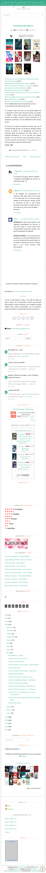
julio (8, 643)
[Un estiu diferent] (7, 777)
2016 (6, 621)
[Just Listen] (19, 785)
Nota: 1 (7, 819)
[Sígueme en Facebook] (14, 318)
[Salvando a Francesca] (11, 785)
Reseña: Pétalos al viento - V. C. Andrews (22, 689)
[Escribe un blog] (8, 145)
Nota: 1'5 (13, 819)
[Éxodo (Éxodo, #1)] (7, 772)
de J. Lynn (13, 99)
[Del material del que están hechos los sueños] (15, 778)
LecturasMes (32, 150)
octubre (9, 634)
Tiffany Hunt (24, 443)
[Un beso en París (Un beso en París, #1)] (28, 778)
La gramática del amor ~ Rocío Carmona (18, 560)
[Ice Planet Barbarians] (14, 451)
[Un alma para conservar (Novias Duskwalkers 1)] (14, 459)
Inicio (25, 157)
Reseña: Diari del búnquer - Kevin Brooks (22, 686)
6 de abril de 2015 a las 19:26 (30, 219)
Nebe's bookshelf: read (23, 430)
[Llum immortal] (32, 777)
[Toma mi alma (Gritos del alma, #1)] (24, 772)
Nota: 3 (7, 825)
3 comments (32, 30)
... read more (24, 356)
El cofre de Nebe (22, 867)
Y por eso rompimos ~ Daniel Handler (17, 556)
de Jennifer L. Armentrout (19, 86)
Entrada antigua (35, 157)
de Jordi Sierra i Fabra (21, 97)
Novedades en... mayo (16, 655)
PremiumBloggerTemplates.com (12, 871)
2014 (6, 717)
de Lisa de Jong (17, 101)
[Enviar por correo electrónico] (6, 145)
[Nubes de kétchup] (15, 785)
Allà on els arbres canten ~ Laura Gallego (19, 572)
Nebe (19, 30)
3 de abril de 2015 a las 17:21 (30, 191)
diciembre (10, 627)
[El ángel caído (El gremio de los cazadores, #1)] (36, 772)
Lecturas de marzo (23, 25)
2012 (6, 723)
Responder (17, 184)
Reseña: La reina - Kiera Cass (18, 658)
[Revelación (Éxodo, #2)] (11, 778)
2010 (6, 730)
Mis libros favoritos (23, 763)
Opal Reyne (25, 458)
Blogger (24, 756)
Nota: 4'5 (13, 829)
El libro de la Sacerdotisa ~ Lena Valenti (18, 569)
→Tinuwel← (18, 171)
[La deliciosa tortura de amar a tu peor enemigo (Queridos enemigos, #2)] (14, 467)
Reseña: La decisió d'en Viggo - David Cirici (22, 671)
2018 (6, 615)
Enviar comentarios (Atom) (23, 291)
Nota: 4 (7, 829)
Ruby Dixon (26, 450)
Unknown (17, 191)
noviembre (10, 630)
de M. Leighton (18, 83)
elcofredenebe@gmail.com (20, 328)
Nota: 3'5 (13, 825)
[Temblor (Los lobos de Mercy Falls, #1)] (32, 771)
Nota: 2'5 (13, 822)
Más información (30, 7)
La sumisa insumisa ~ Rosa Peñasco (16, 582)
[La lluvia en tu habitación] (36, 778)
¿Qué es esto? (11, 860)
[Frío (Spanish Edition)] (7, 785)
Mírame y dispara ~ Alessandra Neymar (18, 576)
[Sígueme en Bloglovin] (32, 318)
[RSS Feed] (27, 318)
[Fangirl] (28, 784)
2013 (6, 720)
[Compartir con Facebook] (12, 145)
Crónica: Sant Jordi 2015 (16, 661)
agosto (9, 640)
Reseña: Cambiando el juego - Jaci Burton (22, 680)
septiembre (10, 637)
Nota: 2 (7, 822)
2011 (6, 727)
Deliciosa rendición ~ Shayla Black (16, 579)
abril (8, 653)
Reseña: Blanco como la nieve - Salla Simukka (24, 665)
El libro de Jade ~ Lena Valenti (15, 563)
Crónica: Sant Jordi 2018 (16, 362)
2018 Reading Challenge (23, 409)
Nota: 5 (7, 832)
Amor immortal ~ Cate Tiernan (15, 566)
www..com (11, 841)
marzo (9, 707)
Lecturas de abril (13, 390)
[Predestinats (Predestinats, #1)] (11, 772)
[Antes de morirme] (24, 785)
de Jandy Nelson (16, 88)
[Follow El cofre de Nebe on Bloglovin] (12, 749)
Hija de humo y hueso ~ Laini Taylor (16, 585)
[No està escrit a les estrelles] (24, 777)
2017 (6, 618)
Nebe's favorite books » (34, 788)
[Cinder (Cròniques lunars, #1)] (19, 778)
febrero (9, 710)
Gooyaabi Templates (36, 871)
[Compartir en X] (10, 145)
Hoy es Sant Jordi (14, 668)
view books (32, 420)
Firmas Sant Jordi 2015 (16, 674)
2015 (6, 624)
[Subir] (42, 869)
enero (8, 713)
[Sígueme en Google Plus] (23, 318)
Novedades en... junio (15, 350)
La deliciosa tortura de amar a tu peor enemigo (24, 464)
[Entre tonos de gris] (15, 772)
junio (8, 646)
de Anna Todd (16, 90)
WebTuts (17, 869)
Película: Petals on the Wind (18, 683)
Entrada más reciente (12, 157)
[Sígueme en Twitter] (19, 318)
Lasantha (33, 869)
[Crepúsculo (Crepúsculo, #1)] (19, 771)
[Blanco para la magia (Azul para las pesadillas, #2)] (28, 771)
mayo (8, 649)
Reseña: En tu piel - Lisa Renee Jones (21, 677)
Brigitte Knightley (23, 469)
